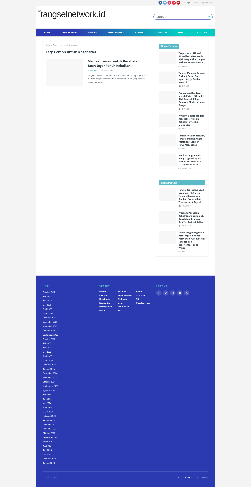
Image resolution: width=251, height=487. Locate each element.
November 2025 (50, 326)
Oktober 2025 (49, 330)
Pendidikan (123, 306)
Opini (181, 32)
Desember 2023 (50, 424)
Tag (54, 45)
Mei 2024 (47, 403)
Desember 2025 (50, 322)
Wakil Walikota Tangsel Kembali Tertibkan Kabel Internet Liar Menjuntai (191, 120)
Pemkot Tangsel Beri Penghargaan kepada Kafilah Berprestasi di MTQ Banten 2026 (190, 160)
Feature (103, 295)
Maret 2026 (48, 313)
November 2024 (50, 377)
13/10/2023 (104, 70)
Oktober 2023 (49, 433)
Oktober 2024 (49, 382)
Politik (139, 32)
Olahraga (122, 299)
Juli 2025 (47, 343)
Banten (92, 32)
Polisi (120, 310)
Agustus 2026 (49, 292)
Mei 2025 (47, 352)
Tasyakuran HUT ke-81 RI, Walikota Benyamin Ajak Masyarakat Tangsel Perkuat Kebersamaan (192, 58)
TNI (137, 299)
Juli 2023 (47, 446)
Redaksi (93, 70)
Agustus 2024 (49, 390)
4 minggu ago (186, 168)
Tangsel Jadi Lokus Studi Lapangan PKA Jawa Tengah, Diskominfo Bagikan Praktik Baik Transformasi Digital (192, 195)
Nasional (122, 291)
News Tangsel (69, 32)
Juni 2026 (47, 300)
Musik (102, 310)
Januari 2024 (49, 420)
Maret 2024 (48, 412)
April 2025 (47, 356)
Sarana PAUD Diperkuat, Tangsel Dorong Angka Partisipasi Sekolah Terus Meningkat (192, 140)
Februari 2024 (49, 416)
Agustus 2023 (49, 441)
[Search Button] (210, 17)
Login (187, 3)
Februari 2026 (49, 318)
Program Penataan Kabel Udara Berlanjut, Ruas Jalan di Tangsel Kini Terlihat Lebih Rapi (191, 217)
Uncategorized (143, 303)
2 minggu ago (186, 149)
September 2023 (50, 437)
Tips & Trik (201, 32)
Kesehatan (104, 299)
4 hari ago (184, 109)
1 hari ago (184, 66)
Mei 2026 (47, 305)
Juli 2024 (47, 394)
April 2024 (47, 407)
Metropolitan (116, 32)
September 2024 (50, 386)
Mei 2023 (47, 454)
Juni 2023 (47, 450)
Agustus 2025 (49, 339)
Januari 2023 (49, 463)
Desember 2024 (50, 373)
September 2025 (50, 335)
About (180, 477)
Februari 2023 (49, 458)
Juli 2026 (47, 296)
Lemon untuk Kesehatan (67, 45)
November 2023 (50, 429)
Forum (187, 477)
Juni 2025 (47, 347)
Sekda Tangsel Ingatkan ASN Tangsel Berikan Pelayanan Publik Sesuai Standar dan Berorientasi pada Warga (192, 240)
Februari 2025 (49, 364)
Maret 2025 (48, 360)
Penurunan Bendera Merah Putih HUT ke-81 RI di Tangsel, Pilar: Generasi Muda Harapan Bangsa (192, 99)
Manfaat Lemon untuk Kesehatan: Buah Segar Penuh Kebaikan (114, 63)
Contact (196, 477)
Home (47, 32)
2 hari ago (184, 86)
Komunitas (161, 32)
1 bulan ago (185, 206)
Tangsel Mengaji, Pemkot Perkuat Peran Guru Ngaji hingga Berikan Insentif (192, 78)
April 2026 (47, 309)
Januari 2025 (49, 369)
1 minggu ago (186, 129)
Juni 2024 (47, 399)
